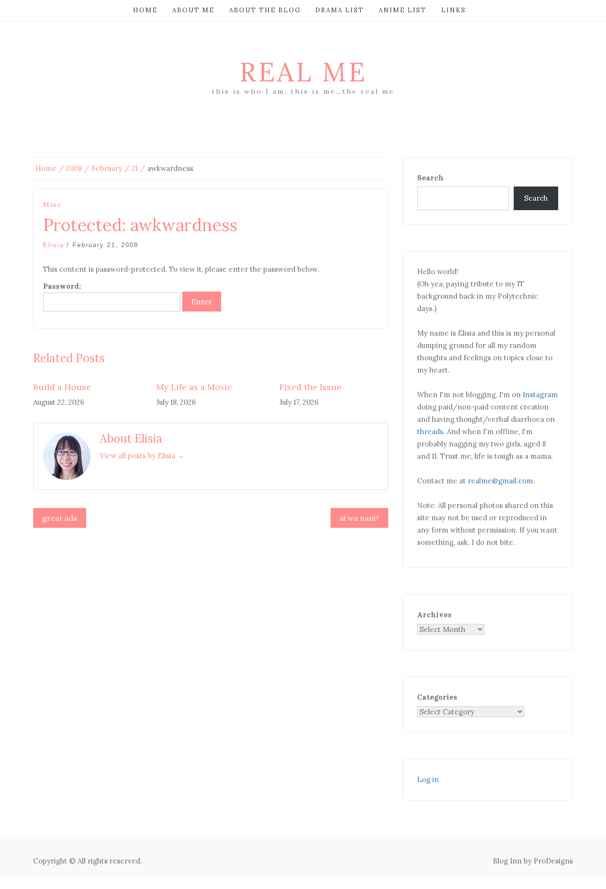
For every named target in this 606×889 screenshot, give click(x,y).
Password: (62, 286)
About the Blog (265, 10)
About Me (193, 10)
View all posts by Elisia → (142, 455)
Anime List (403, 10)
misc (52, 205)
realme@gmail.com (500, 480)
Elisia (53, 245)
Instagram (540, 394)
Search (430, 177)
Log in (428, 779)
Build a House (62, 387)
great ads (59, 518)
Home (145, 10)
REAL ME (303, 72)
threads (430, 431)
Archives (434, 614)
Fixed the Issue (310, 387)
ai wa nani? (359, 518)
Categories (437, 697)
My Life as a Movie (194, 387)
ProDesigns (553, 860)
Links (453, 10)
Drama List (339, 10)
